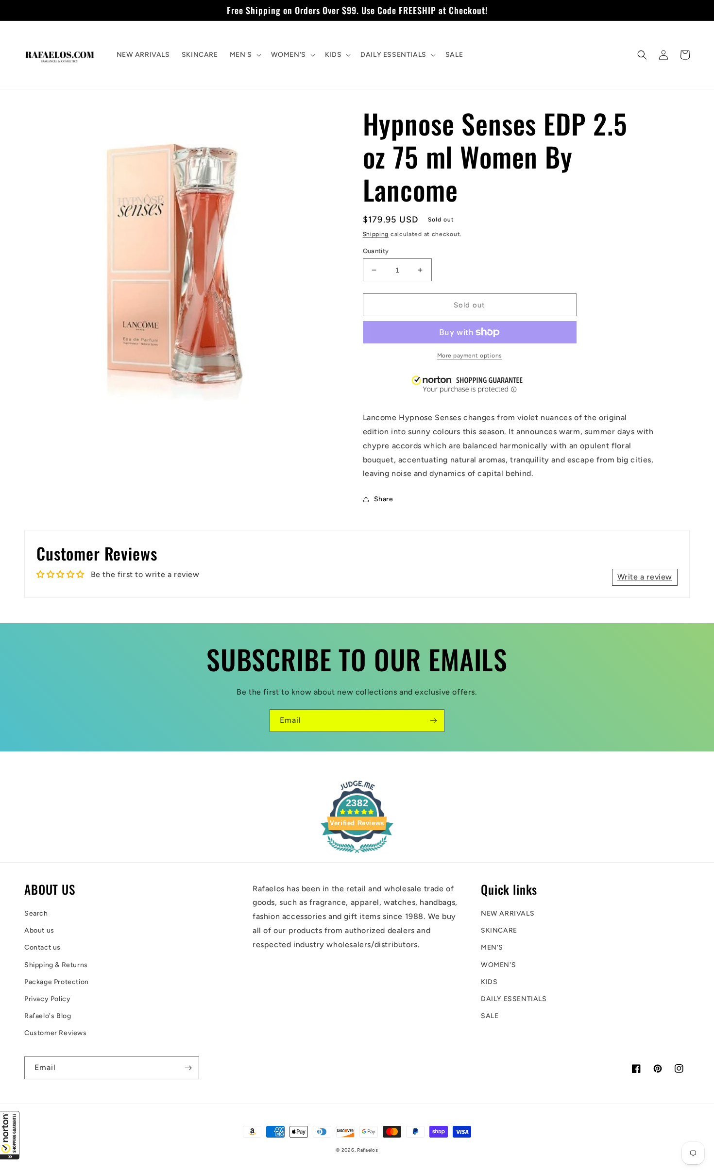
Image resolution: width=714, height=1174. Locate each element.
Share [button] (383, 499)
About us (39, 930)
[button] (9, 1135)
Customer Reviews (55, 1033)
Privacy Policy (47, 999)
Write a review (644, 576)
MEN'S (492, 947)
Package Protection (56, 982)
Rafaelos (367, 1150)
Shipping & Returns (56, 965)
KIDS (489, 982)
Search (36, 913)
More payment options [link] (469, 355)
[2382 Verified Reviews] (357, 854)
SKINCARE (499, 930)
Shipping (376, 234)
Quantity (376, 251)
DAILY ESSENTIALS (514, 999)
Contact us (42, 947)
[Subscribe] (433, 720)
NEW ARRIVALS (507, 913)
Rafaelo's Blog (47, 1016)
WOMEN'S (498, 965)
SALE (489, 1016)
